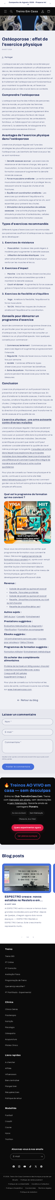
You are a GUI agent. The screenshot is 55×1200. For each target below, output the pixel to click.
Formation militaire (13, 652)
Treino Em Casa (16, 1176)
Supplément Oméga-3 (15, 677)
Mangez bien (11, 1086)
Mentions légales (45, 1188)
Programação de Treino (15, 980)
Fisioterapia (10, 1015)
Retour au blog (29, 700)
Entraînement (33, 617)
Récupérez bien (12, 1092)
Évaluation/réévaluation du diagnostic (23, 626)
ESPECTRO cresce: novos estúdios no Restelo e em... (24, 898)
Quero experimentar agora (27, 828)
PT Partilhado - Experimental (18, 992)
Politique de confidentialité (18, 1184)
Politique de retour (13, 1098)
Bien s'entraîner (12, 1080)
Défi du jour (9, 617)
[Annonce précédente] (5, 3)
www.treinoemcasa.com (14, 480)
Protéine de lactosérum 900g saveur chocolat (26, 666)
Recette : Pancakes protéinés (23, 592)
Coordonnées (30, 1188)
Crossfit (8, 1121)
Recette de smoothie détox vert (24, 607)
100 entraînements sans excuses (20, 639)
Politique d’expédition (14, 1188)
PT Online (9, 962)
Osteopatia (10, 1033)
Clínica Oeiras (11, 1009)
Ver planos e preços (27, 836)
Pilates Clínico (11, 1045)
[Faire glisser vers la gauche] (22, 937)
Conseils (21, 617)
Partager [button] (9, 57)
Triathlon (9, 1139)
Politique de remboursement (32, 1180)
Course (8, 1127)
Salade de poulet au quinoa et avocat (28, 589)
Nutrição (9, 1021)
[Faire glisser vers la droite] (33, 937)
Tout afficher (47, 857)
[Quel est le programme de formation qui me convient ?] (27, 543)
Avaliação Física (12, 974)
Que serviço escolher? (15, 986)
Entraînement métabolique (37, 652)
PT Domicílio (10, 968)
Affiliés (8, 1068)
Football (9, 1115)
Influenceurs (10, 1074)
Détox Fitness (27, 642)
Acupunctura (11, 1039)
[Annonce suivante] (50, 3)
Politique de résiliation (28, 1192)
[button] (5, 11)
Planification (10, 629)
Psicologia (9, 1027)
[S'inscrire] (42, 1156)
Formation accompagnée (30, 629)
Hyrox (7, 1133)
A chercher (10, 1062)
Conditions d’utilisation (40, 1184)
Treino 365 (9, 956)
